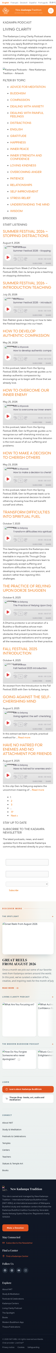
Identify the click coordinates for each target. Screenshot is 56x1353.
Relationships (21, 185)
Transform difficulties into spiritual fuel (26, 514)
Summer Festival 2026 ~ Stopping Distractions (25, 233)
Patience (17, 178)
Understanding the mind (30, 204)
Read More (8, 988)
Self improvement (24, 191)
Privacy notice (8, 1347)
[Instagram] (25, 1270)
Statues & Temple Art (26, 1163)
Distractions (20, 123)
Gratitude (18, 136)
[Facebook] (5, 1270)
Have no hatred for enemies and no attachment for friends (27, 749)
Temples (26, 1143)
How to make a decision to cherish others (27, 455)
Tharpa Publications (11, 1326)
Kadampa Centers (10, 1303)
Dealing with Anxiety (27, 106)
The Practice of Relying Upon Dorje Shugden (27, 588)
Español (32, 2)
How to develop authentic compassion (26, 333)
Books (26, 1170)
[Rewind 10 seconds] (15, 259)
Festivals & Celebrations (26, 1136)
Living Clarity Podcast (16, 997)
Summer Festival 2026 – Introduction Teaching (27, 285)
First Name (11, 869)
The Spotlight (10, 916)
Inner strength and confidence (26, 157)
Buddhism (18, 93)
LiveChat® (19, 1342)
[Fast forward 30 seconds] (27, 259)
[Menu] (51, 11)
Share (48, 263)
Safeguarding (33, 1347)
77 (12, 811)
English (5, 2)
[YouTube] (19, 1270)
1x (20, 259)
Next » (14, 815)
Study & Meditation (26, 1129)
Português (43, 2)
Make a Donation (15, 1227)
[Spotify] (12, 1270)
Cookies (21, 1347)
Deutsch (24, 2)
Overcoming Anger (25, 172)
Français (14, 2)
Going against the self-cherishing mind (27, 699)
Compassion (20, 100)
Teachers (26, 1156)
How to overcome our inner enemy (26, 392)
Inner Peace (19, 149)
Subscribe (37, 263)
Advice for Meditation (28, 87)
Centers (26, 1149)
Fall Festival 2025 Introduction (20, 651)
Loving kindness (23, 165)
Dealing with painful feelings (27, 114)
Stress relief (20, 198)
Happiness (18, 142)
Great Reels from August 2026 (19, 961)
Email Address (14, 857)
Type (8, 880)
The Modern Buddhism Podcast (20, 1044)
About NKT (26, 1122)
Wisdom (16, 211)
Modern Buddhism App (13, 1322)
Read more (24, 737)
